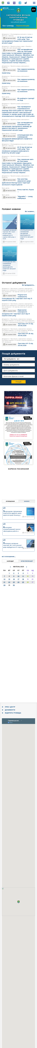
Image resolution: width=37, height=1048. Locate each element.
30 (14, 585)
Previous (8, 498)
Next (29, 498)
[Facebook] (8, 3)
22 (9, 582)
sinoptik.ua (25, 665)
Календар (10, 561)
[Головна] (3, 3)
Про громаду (8, 26)
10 (18, 576)
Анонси (26, 501)
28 (4, 585)
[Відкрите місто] (18, 484)
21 (4, 582)
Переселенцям (22, 26)
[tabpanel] (18, 484)
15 (9, 579)
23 (14, 582)
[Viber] (14, 3)
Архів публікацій (27, 561)
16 (14, 579)
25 (23, 582)
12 (28, 576)
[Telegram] (20, 3)
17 (18, 579)
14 (4, 579)
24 (18, 582)
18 (23, 579)
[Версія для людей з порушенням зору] (25, 3)
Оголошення (10, 501)
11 (23, 576)
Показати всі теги (9, 644)
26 (28, 582)
